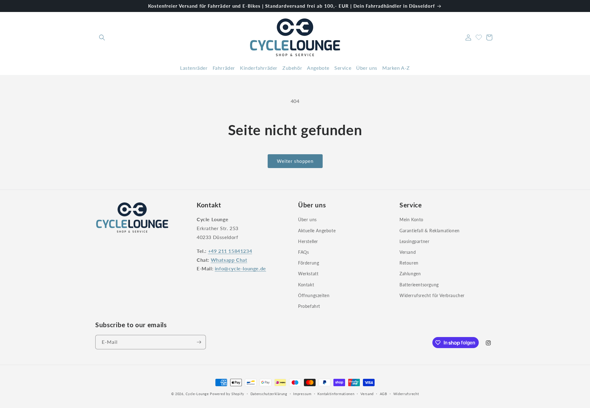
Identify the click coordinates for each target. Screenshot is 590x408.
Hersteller (308, 241)
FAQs (303, 252)
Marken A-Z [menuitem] (396, 68)
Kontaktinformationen (335, 394)
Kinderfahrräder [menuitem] (258, 68)
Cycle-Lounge (197, 394)
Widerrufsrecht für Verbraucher (432, 295)
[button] (102, 37)
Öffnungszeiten (313, 295)
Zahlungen (410, 273)
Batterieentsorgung (419, 284)
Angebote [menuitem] (318, 68)
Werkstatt (308, 273)
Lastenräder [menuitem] (194, 68)
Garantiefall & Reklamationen (429, 230)
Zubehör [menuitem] (292, 68)
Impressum (302, 394)
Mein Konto (411, 219)
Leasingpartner (414, 241)
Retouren (409, 262)
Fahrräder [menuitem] (224, 68)
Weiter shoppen (295, 161)
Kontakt (306, 284)
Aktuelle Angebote (317, 230)
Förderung (308, 262)
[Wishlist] (478, 36)
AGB (383, 394)
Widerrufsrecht (406, 394)
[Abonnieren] (199, 342)
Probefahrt (309, 306)
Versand (407, 252)
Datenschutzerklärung (268, 394)
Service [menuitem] (342, 68)
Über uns (307, 219)
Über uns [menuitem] (366, 68)
